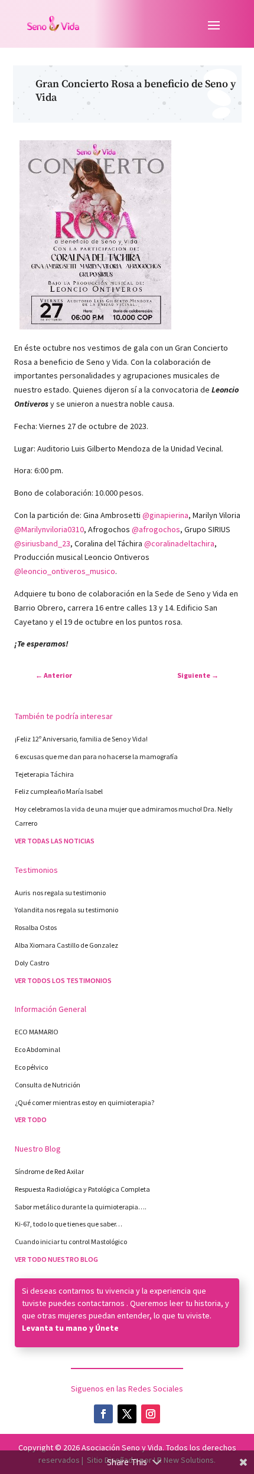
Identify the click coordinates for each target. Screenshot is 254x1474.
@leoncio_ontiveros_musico (64, 571)
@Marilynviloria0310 (49, 529)
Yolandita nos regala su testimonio (66, 909)
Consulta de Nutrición (47, 1084)
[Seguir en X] (127, 1413)
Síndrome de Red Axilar (49, 1171)
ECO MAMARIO (36, 1031)
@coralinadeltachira (179, 543)
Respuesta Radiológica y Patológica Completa (82, 1189)
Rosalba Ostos (36, 927)
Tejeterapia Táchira (44, 774)
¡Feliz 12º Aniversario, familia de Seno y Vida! (82, 738)
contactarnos (101, 1303)
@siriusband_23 (42, 543)
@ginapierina (165, 515)
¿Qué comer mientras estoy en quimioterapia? (84, 1102)
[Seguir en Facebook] (103, 1413)
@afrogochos (156, 529)
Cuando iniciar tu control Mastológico (71, 1241)
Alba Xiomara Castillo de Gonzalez (66, 945)
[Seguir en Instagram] (150, 1413)
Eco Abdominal (37, 1049)
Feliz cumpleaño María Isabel (59, 791)
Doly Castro (32, 962)
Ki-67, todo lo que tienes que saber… (68, 1223)
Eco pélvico (31, 1067)
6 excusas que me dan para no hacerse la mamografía (96, 756)
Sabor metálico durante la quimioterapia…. (80, 1206)
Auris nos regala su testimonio (60, 892)
